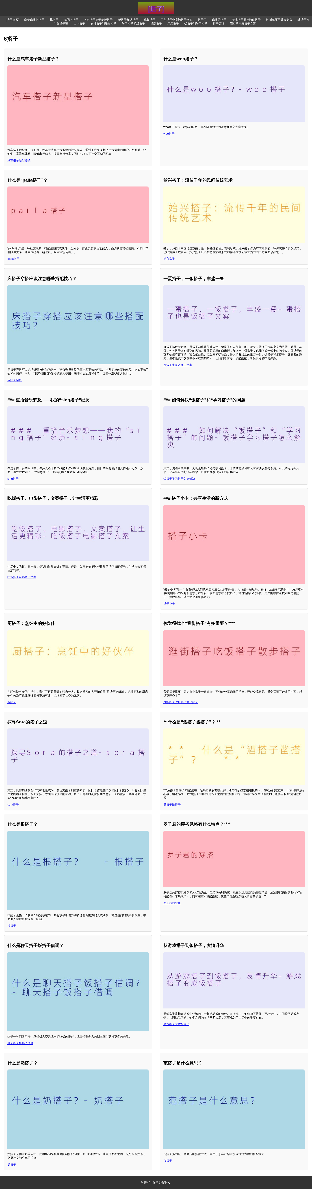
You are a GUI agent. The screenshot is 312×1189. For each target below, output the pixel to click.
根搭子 (11, 925)
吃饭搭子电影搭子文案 (21, 577)
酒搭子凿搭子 (172, 804)
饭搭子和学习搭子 (195, 23)
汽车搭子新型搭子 (19, 160)
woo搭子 (169, 133)
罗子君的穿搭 (172, 902)
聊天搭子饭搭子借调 (20, 1043)
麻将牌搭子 (219, 19)
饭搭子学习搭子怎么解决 (179, 478)
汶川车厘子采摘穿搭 (279, 19)
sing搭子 (13, 478)
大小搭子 (79, 23)
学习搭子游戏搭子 (133, 23)
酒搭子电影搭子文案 (243, 23)
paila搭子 (13, 258)
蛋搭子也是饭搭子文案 (177, 364)
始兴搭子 (169, 258)
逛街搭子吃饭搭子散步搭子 (180, 702)
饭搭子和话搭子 (128, 19)
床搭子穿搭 (14, 380)
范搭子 (167, 1160)
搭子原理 (218, 23)
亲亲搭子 (173, 23)
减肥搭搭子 (71, 19)
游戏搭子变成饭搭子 (176, 1024)
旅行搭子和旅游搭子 (103, 23)
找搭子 (54, 19)
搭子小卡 (169, 603)
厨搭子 (11, 702)
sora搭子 (13, 804)
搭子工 (202, 19)
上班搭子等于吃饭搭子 (98, 19)
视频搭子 (149, 19)
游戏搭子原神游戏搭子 (246, 19)
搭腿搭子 (156, 23)
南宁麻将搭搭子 (34, 19)
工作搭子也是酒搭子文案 (176, 19)
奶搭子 (11, 1164)
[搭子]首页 (12, 19)
